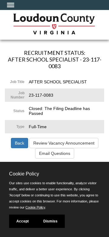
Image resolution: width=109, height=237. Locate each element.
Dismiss (50, 221)
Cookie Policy (35, 207)
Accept (22, 221)
